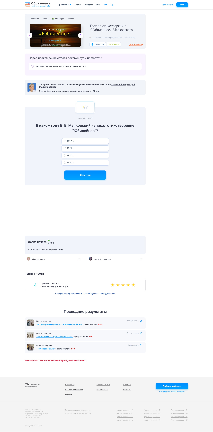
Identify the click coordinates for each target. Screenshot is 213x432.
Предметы (63, 4)
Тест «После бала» (45, 348)
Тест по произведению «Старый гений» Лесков (59, 324)
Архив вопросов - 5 (152, 410)
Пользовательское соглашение (77, 410)
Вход (182, 5)
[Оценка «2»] (118, 285)
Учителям (127, 389)
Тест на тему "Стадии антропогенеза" (54, 336)
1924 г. (70, 148)
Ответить (85, 175)
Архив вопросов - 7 (152, 417)
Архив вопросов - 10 (179, 413)
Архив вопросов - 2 (125, 413)
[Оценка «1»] (113, 285)
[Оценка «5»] (133, 285)
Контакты (127, 384)
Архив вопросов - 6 (152, 413)
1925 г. (70, 155)
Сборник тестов (103, 384)
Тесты (77, 4)
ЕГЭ (98, 4)
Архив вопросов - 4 (125, 420)
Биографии (69, 384)
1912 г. (70, 141)
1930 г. (70, 162)
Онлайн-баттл (102, 389)
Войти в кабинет (172, 386)
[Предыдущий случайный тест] (29, 35)
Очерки (68, 395)
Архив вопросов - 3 (125, 417)
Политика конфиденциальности (78, 413)
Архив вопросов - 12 (179, 420)
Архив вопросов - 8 (152, 420)
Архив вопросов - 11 (179, 417)
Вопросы (88, 4)
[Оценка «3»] (123, 285)
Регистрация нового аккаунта (172, 392)
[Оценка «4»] (128, 285)
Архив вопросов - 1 (125, 410)
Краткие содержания (74, 389)
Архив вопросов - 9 (179, 410)
